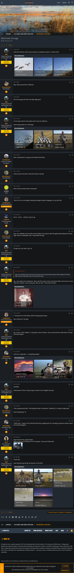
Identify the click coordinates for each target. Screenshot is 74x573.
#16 (72, 384)
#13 (72, 313)
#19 (72, 437)
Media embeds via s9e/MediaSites (29, 561)
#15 (72, 351)
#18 (72, 421)
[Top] (67, 530)
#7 (72, 186)
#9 (72, 215)
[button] (2, 2)
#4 (72, 119)
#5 (72, 155)
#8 (72, 198)
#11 (72, 246)
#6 (72, 171)
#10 (72, 231)
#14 (72, 330)
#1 (72, 49)
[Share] (70, 50)
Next (10, 45)
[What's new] (68, 3)
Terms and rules (37, 530)
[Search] (72, 3)
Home (62, 530)
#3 (72, 97)
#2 (72, 82)
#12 (72, 267)
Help (57, 530)
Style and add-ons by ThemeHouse (10, 561)
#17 (72, 406)
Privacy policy (49, 530)
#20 (72, 457)
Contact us (27, 530)
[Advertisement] (37, 19)
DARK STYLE (6, 530)
